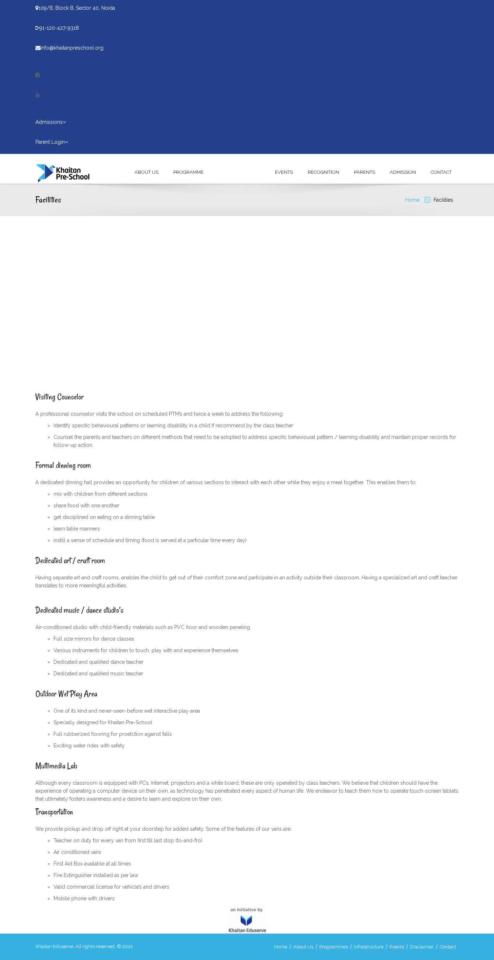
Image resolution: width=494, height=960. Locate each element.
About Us (146, 172)
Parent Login (50, 142)
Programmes (333, 946)
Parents (364, 172)
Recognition (323, 172)
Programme (188, 172)
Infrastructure (239, 172)
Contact (441, 172)
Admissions (49, 122)
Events (284, 172)
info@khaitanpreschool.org (72, 48)
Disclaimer (422, 946)
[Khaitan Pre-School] (66, 172)
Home (412, 200)
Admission (403, 172)
